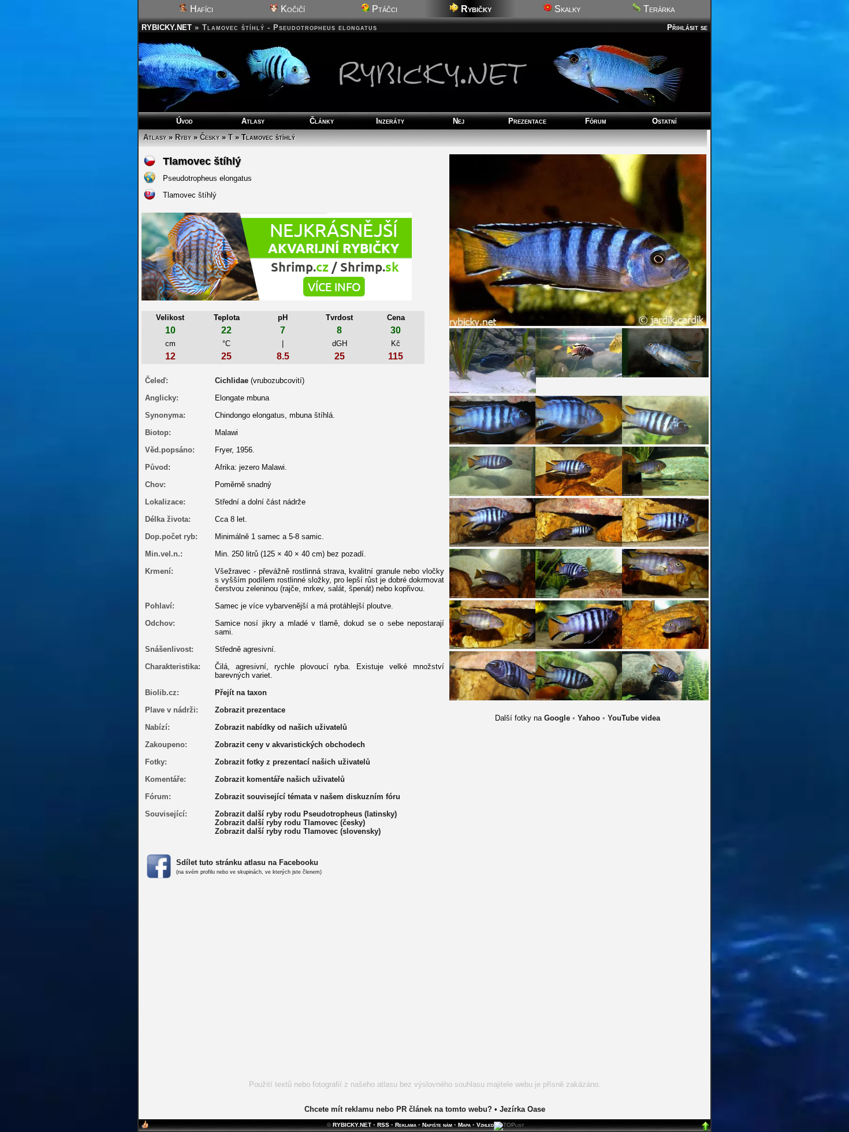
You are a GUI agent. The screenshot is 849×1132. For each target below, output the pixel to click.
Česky (209, 137)
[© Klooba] (492, 360)
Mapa (464, 1125)
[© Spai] (578, 352)
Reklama (405, 1125)
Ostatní (664, 121)
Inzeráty (390, 121)
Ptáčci (383, 9)
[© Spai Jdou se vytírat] (492, 623)
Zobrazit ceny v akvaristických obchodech (290, 744)
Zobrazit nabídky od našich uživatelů (281, 727)
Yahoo (589, 718)
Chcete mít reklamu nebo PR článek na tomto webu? (398, 1109)
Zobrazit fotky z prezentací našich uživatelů (292, 762)
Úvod (184, 121)
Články (322, 121)
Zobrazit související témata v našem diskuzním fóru (307, 796)
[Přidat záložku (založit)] (145, 1127)
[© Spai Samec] (665, 521)
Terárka (658, 9)
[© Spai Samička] (665, 573)
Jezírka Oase (522, 1109)
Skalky (566, 9)
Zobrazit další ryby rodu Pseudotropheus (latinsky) (306, 814)
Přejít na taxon (241, 692)
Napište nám (437, 1125)
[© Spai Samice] (665, 352)
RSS (383, 1125)
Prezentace (527, 121)
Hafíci (200, 9)
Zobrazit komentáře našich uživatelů (280, 779)
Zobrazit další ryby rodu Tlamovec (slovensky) (298, 831)
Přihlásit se (687, 27)
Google (557, 718)
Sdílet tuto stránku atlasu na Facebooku (247, 862)
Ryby (183, 137)
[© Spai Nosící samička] (665, 623)
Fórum (595, 121)
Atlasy (253, 121)
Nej (458, 121)
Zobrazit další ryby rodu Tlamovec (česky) (290, 822)
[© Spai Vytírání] (578, 521)
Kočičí (291, 9)
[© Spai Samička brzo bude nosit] (492, 573)
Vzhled (485, 1125)
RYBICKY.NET (167, 27)
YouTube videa (634, 718)
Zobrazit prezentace (250, 710)
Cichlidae (231, 380)
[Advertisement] (425, 986)
